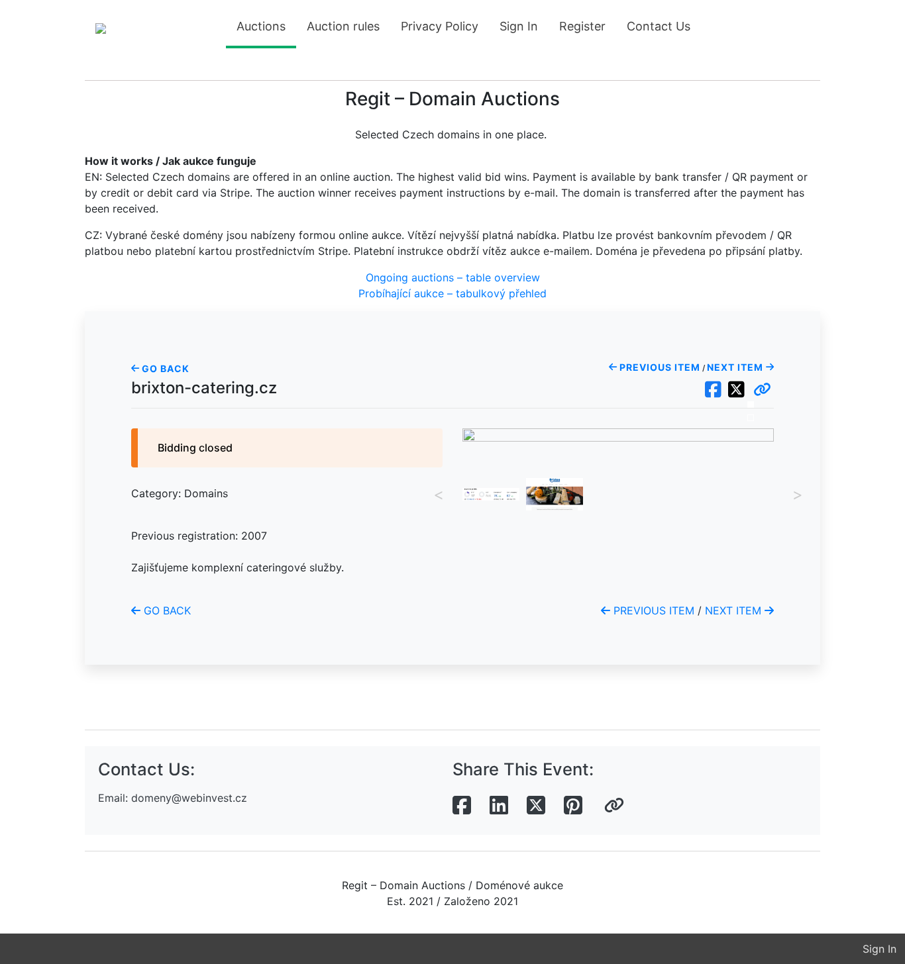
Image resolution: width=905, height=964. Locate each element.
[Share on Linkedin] (499, 806)
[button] (762, 390)
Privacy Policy (439, 26)
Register (582, 26)
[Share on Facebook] (461, 806)
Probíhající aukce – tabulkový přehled (452, 293)
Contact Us (658, 26)
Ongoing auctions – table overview (453, 277)
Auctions (261, 26)
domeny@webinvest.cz (189, 797)
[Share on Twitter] (536, 806)
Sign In (519, 26)
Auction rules (343, 26)
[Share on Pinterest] (573, 806)
